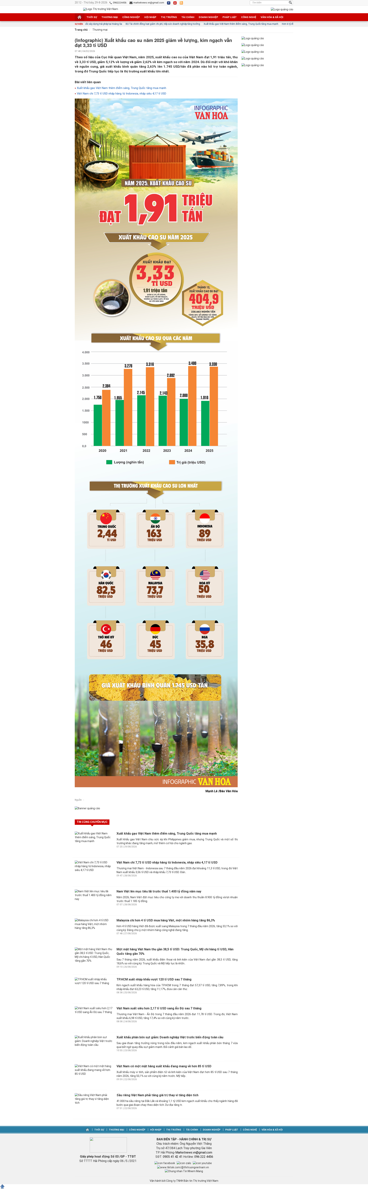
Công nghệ (248, 17)
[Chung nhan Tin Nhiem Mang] (184, 1170)
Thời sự (91, 17)
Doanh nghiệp (208, 17)
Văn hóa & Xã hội (272, 17)
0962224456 (119, 2)
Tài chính (187, 17)
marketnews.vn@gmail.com (148, 2)
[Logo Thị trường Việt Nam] (100, 9)
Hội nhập (150, 17)
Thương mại (109, 17)
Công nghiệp (131, 17)
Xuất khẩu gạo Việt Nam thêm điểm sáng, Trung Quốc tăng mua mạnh (121, 88)
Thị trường (169, 17)
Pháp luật (230, 17)
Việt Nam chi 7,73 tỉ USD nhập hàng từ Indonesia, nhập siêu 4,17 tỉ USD (121, 93)
